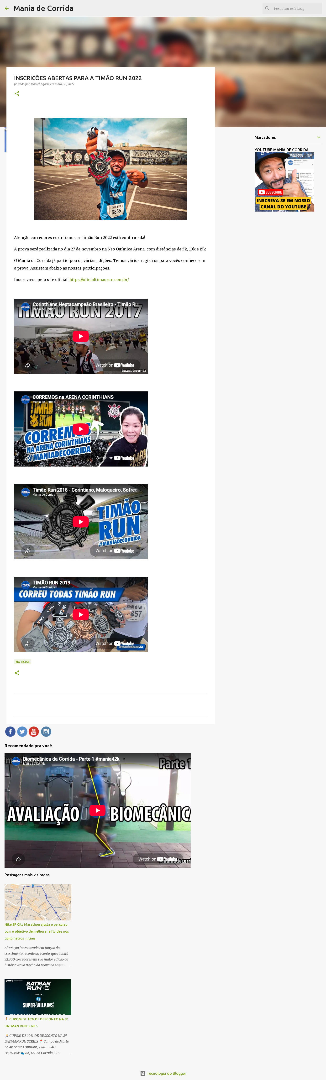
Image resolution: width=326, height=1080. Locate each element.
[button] (17, 94)
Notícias (22, 661)
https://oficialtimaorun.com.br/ (99, 279)
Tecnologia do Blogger (166, 1073)
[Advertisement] (239, 206)
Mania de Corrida (43, 8)
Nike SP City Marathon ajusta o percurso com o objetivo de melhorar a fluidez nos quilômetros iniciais (37, 931)
